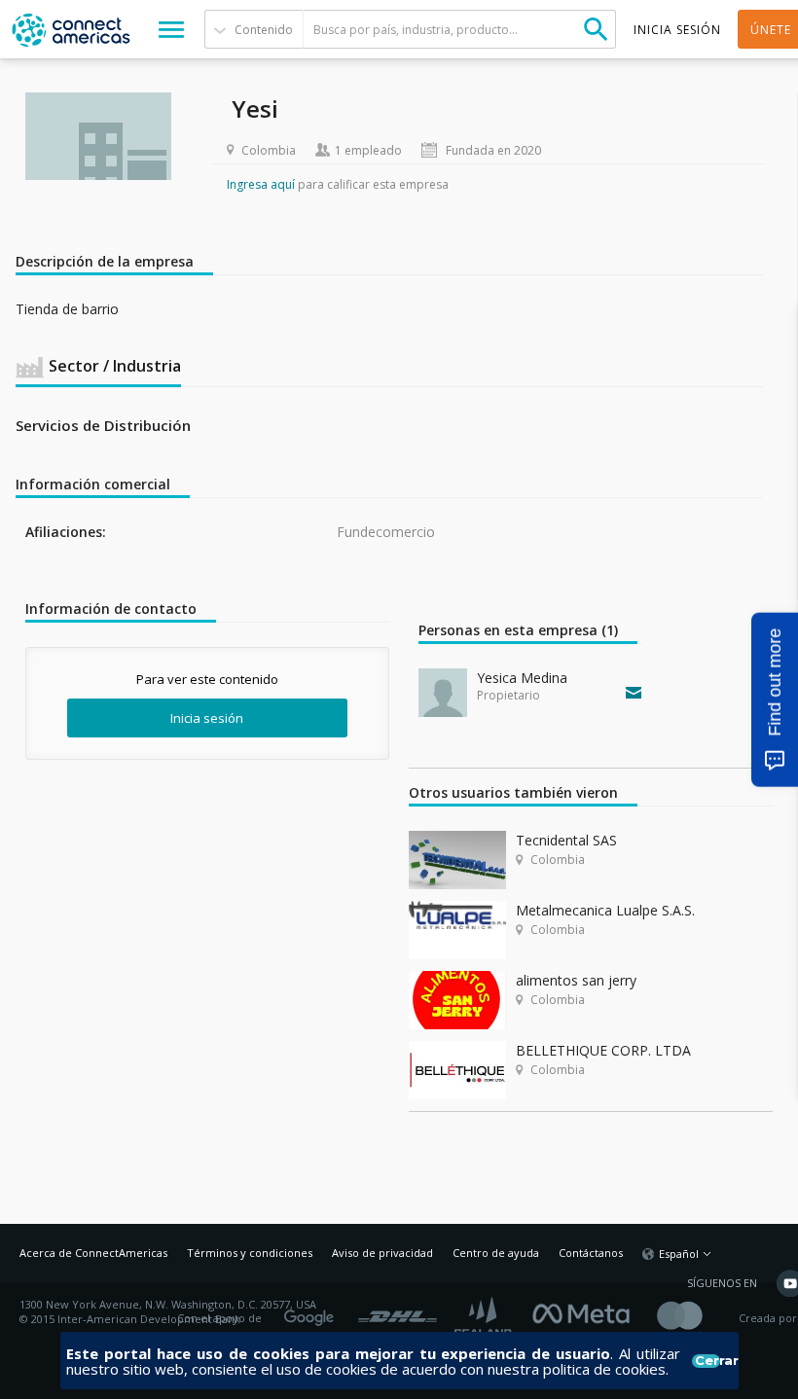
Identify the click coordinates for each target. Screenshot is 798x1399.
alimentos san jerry (576, 980)
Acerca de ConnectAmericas (93, 1252)
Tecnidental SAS (566, 840)
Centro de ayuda (496, 1252)
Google (312, 1311)
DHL (397, 1311)
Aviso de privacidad (382, 1252)
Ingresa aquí (261, 184)
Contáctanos (591, 1252)
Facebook (585, 1311)
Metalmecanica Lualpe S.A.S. (605, 910)
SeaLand (484, 1319)
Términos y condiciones (249, 1252)
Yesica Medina (522, 677)
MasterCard (696, 1319)
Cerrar (707, 1361)
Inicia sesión (206, 718)
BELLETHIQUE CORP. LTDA (603, 1050)
